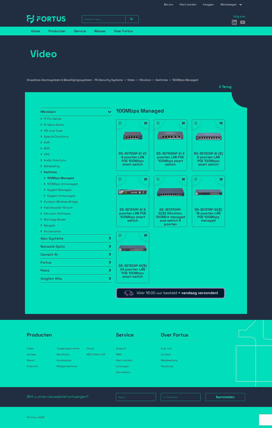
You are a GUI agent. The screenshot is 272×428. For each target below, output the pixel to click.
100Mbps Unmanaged (62, 184)
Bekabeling (52, 166)
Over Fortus (123, 31)
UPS (47, 154)
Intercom (32, 366)
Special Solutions (56, 136)
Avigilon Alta (51, 278)
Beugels (49, 225)
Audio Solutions (55, 160)
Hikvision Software (57, 213)
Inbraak (31, 354)
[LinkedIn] (234, 22)
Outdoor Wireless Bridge (61, 202)
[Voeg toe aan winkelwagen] (144, 124)
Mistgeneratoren (67, 366)
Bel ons (168, 4)
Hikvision (48, 111)
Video (30, 348)
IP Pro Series (52, 119)
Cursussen (122, 366)
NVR (47, 148)
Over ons (166, 348)
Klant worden (188, 4)
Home (35, 31)
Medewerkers (169, 360)
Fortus (46, 262)
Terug (226, 86)
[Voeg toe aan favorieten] (121, 124)
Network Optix (53, 246)
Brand (30, 360)
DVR (47, 142)
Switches (50, 172)
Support (121, 348)
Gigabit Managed (59, 190)
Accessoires (52, 231)
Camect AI (49, 254)
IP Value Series (54, 125)
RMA (119, 354)
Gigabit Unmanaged (61, 196)
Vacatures (167, 366)
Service (80, 31)
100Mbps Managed (60, 178)
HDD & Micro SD (95, 354)
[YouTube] (242, 22)
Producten (57, 31)
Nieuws (100, 31)
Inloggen (208, 4)
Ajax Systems (52, 238)
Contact (166, 354)
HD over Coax (53, 131)
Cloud (90, 348)
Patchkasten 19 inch (58, 208)
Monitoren (63, 354)
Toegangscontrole (68, 348)
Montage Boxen (55, 219)
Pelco (45, 270)
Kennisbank (123, 372)
